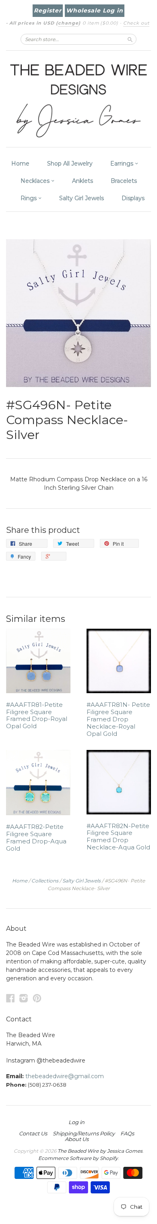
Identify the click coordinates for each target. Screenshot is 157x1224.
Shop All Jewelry (70, 163)
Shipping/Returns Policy (84, 1133)
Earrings (122, 163)
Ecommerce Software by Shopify (78, 1158)
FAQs (127, 1133)
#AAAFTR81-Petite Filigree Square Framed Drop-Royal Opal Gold (36, 715)
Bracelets (124, 180)
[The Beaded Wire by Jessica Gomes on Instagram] (23, 998)
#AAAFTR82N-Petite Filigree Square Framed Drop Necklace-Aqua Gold (118, 836)
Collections (44, 881)
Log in (76, 1122)
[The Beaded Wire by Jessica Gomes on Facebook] (10, 998)
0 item (100, 23)
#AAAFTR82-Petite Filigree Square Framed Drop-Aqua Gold (36, 837)
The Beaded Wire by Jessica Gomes (100, 1151)
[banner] (78, 99)
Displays (133, 198)
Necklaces (36, 180)
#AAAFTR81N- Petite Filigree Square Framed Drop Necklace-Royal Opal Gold (118, 719)
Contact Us (33, 1133)
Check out (136, 23)
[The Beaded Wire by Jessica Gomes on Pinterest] (37, 998)
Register (48, 10)
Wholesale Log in (94, 10)
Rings (29, 198)
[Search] (130, 39)
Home (20, 163)
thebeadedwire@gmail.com (64, 1076)
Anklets (82, 180)
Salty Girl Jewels (81, 198)
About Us (77, 1139)
